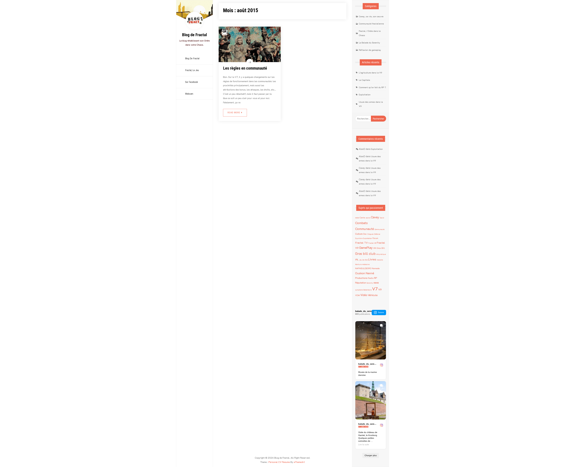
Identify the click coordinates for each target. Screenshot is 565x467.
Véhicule (373, 295)
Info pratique (381, 254)
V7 (375, 288)
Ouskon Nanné (364, 273)
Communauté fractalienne (371, 23)
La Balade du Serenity (369, 42)
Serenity (370, 283)
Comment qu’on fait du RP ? (372, 87)
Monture (358, 264)
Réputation (360, 282)
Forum (375, 238)
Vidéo (363, 295)
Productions (361, 277)
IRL (357, 259)
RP (375, 277)
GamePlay (366, 248)
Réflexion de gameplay (370, 50)
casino (368, 218)
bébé (357, 218)
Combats (361, 223)
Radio (370, 278)
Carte (362, 217)
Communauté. (379, 229)
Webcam (189, 93)
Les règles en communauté (245, 68)
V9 (380, 289)
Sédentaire (367, 290)
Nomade (376, 268)
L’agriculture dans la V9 (370, 72)
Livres (372, 259)
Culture (359, 233)
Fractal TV (361, 242)
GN (374, 248)
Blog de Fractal (194, 34)
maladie (380, 260)
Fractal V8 (372, 243)
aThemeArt (299, 461)
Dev (365, 234)
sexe (376, 282)
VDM (357, 295)
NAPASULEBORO (363, 268)
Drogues (370, 234)
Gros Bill (381, 248)
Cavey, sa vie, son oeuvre (371, 16)
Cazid (382, 218)
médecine (365, 264)
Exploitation (364, 94)
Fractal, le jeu (192, 70)
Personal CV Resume (279, 461)
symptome (359, 290)
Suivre (381, 312)
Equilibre (358, 238)
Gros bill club (365, 253)
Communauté (364, 229)
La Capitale (364, 80)
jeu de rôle (363, 260)
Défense (377, 234)
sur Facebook (191, 82)
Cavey (375, 217)
